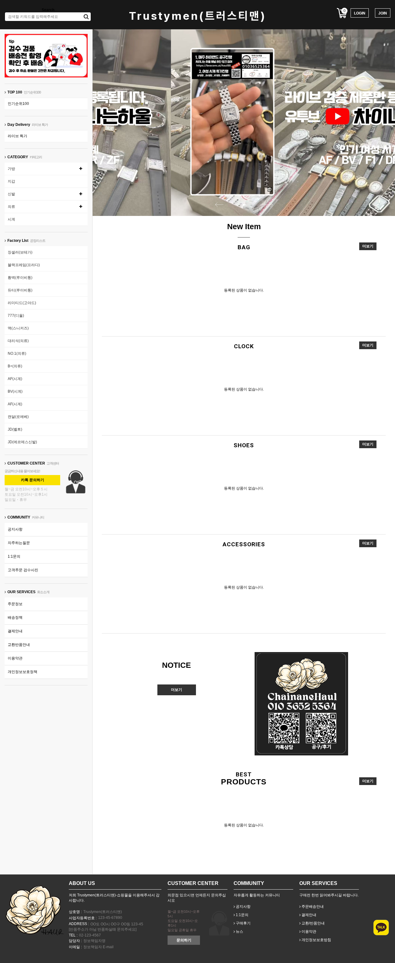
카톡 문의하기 (32, 480)
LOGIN (359, 13)
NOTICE (176, 665)
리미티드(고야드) (22, 303)
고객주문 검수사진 (23, 570)
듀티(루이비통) (20, 290)
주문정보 (15, 604)
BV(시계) (15, 391)
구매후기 (243, 923)
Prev (219, 204)
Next (268, 204)
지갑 (11, 181)
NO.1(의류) (17, 353)
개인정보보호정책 (22, 672)
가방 (11, 169)
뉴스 (239, 931)
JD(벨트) (15, 429)
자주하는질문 (19, 543)
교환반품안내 (19, 645)
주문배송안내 (312, 906)
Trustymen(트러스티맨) (197, 16)
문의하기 (184, 940)
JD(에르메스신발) (22, 442)
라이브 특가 (17, 136)
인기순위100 (18, 103)
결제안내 (15, 631)
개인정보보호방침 (316, 940)
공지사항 (15, 529)
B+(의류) (15, 366)
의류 (11, 207)
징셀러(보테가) (20, 252)
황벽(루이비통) (20, 277)
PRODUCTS (244, 781)
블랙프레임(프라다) (24, 265)
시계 (11, 219)
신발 (11, 194)
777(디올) (16, 315)
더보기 (367, 246)
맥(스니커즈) (18, 328)
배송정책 (15, 617)
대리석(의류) (18, 341)
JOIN (382, 13)
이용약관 (15, 658)
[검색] (86, 16)
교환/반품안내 (313, 923)
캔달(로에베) (18, 417)
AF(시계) (15, 379)
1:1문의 (14, 556)
